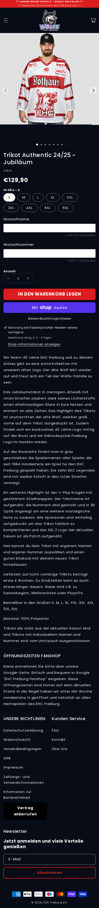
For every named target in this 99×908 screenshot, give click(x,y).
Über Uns (59, 749)
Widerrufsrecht (17, 739)
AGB (7, 758)
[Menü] (6, 20)
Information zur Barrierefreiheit (17, 795)
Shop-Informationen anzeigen (34, 344)
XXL (70, 197)
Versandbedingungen (22, 749)
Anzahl (9, 271)
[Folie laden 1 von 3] (37, 144)
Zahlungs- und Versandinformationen (23, 780)
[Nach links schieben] (5, 90)
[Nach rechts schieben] (93, 90)
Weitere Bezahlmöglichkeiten (49, 319)
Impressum (13, 767)
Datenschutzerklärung (23, 730)
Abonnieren (49, 872)
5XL (48, 208)
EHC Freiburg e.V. (56, 902)
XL (53, 197)
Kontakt (59, 739)
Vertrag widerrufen (25, 811)
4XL (29, 208)
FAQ (55, 730)
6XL (66, 208)
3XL (11, 208)
